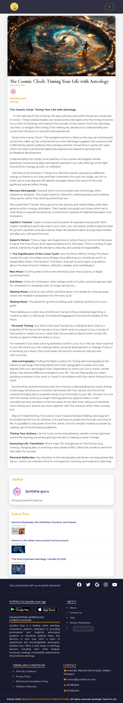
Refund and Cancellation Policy (32, 681)
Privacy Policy (23, 676)
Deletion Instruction (26, 686)
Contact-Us (76, 612)
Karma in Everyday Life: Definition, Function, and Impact (44, 522)
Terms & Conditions (26, 671)
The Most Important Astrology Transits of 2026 (39, 559)
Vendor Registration (80, 622)
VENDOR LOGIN (83, 629)
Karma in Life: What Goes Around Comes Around (40, 540)
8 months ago (19, 526)
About (73, 607)
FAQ (72, 617)
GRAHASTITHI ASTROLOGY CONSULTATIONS (45, 699)
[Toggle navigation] (109, 7)
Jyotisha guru (18, 98)
